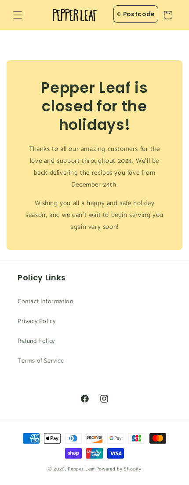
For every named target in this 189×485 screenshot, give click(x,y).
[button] (17, 15)
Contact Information (45, 302)
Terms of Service (41, 361)
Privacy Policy (36, 321)
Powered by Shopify (119, 469)
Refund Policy (36, 341)
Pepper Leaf (81, 469)
